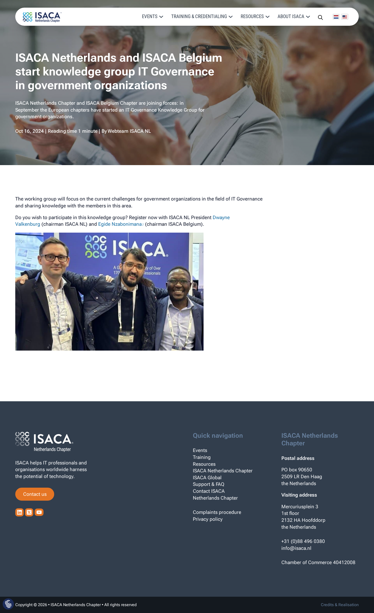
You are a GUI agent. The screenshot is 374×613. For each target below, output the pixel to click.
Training (202, 457)
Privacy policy (208, 519)
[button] (8, 604)
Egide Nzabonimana (120, 224)
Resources (204, 464)
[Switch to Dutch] (336, 17)
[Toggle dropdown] (161, 16)
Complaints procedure (217, 512)
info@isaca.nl (296, 548)
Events (200, 450)
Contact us (35, 494)
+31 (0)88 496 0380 (303, 541)
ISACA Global (207, 478)
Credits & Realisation (340, 604)
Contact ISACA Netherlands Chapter (215, 494)
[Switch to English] (344, 17)
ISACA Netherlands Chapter (223, 471)
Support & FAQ (208, 484)
